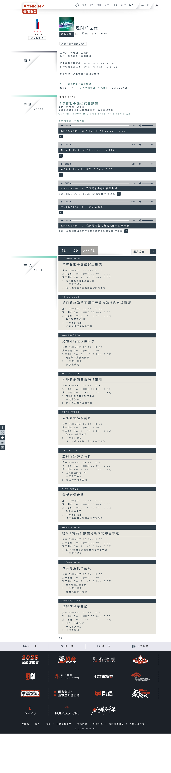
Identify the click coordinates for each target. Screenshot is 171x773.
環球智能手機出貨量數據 (78, 103)
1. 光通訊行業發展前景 (76, 357)
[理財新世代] (60, 137)
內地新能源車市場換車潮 (82, 380)
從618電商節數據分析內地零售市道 (90, 533)
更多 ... (61, 638)
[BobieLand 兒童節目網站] (140, 659)
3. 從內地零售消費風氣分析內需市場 (84, 288)
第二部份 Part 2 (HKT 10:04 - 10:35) (87, 277)
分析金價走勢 (73, 495)
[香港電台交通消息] (25, 646)
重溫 (115, 6)
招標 (49, 724)
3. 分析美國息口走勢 (74, 592)
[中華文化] (30, 693)
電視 (83, 6)
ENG (143, 5)
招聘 (38, 724)
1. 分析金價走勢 (72, 511)
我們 (130, 6)
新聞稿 (26, 724)
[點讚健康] (104, 659)
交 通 (32, 646)
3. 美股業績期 (70, 365)
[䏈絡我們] (98, 646)
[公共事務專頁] (104, 676)
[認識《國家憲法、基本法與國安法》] (67, 693)
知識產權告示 (65, 724)
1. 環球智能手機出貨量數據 (78, 281)
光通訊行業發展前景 (78, 341)
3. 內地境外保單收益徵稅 (77, 326)
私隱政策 (98, 724)
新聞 (98, 6)
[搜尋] (157, 4)
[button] (61, 125)
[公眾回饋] (134, 646)
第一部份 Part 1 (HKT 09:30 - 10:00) (87, 274)
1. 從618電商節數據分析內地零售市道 (84, 550)
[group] (139, 125)
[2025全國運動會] (30, 659)
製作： (64, 84)
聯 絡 (106, 646)
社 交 (69, 646)
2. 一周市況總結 (72, 284)
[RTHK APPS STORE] (30, 710)
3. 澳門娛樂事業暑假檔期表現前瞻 (82, 518)
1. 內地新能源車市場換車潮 (78, 396)
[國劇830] (30, 676)
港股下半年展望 (75, 607)
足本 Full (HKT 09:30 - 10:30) (83, 270)
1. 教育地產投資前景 (74, 585)
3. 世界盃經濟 (70, 630)
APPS (122, 6)
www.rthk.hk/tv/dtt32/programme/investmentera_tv (95, 114)
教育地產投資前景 (76, 568)
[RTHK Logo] (31, 7)
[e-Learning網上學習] (67, 676)
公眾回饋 (143, 646)
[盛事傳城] (140, 693)
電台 (91, 6)
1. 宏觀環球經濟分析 (74, 473)
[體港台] (67, 659)
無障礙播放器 (117, 724)
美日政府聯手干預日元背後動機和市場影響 (96, 303)
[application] (106, 125)
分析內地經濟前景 (76, 418)
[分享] (61, 646)
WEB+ (106, 6)
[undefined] (77, 5)
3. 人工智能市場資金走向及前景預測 (84, 441)
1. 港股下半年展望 (73, 623)
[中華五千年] (104, 710)
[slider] (147, 125)
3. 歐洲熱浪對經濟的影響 (77, 403)
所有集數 (66, 34)
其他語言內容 (138, 724)
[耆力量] (104, 693)
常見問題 (83, 724)
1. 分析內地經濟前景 (74, 434)
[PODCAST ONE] (67, 710)
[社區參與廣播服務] (140, 676)
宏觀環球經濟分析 (76, 456)
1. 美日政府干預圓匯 (74, 319)
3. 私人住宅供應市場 (74, 480)
